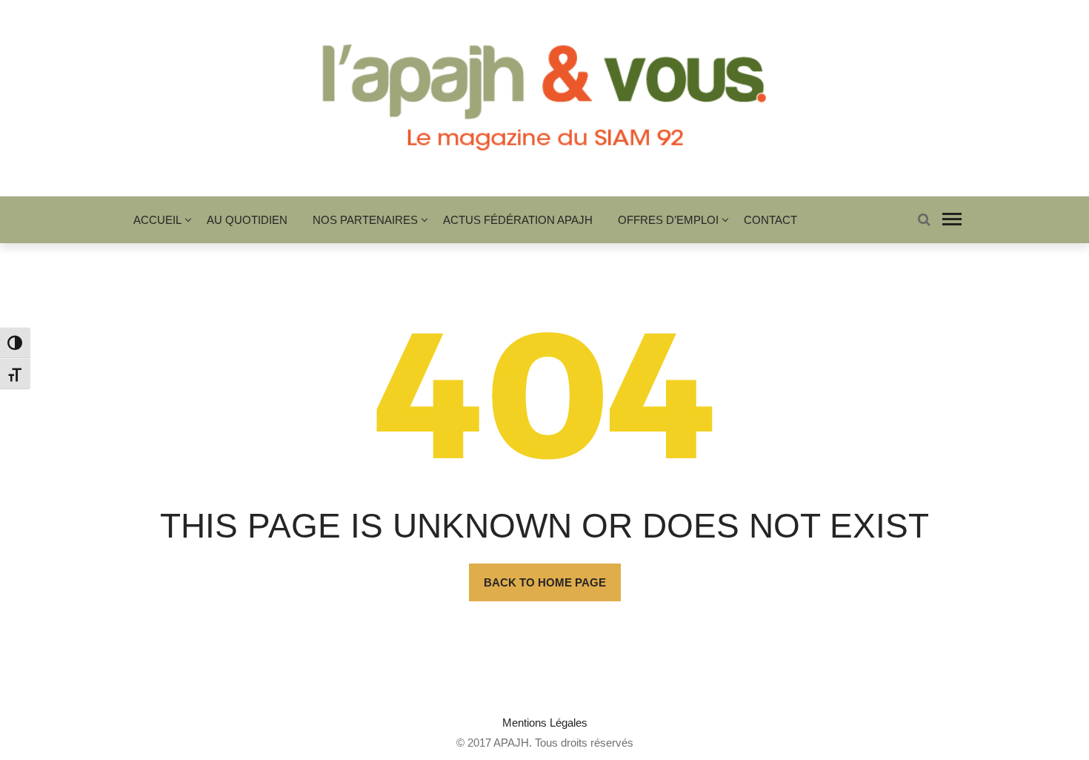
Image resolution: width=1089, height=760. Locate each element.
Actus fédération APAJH (518, 220)
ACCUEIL (157, 220)
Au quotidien (247, 220)
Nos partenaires (365, 220)
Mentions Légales (544, 722)
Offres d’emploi (668, 220)
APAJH (511, 742)
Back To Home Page (545, 582)
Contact (770, 220)
